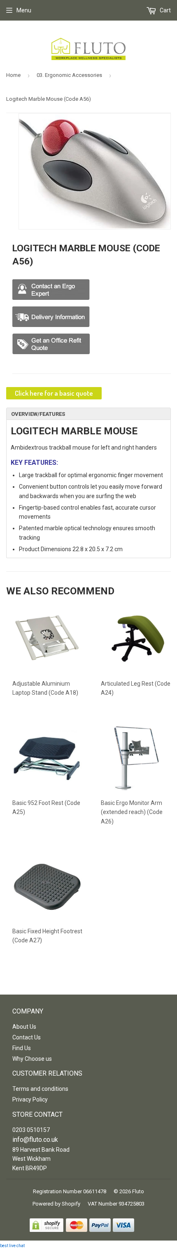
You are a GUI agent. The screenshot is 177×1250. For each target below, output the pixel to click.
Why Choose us (32, 1058)
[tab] (88, 414)
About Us (24, 1026)
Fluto (138, 1191)
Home (13, 75)
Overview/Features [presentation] (38, 414)
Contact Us (26, 1037)
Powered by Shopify (56, 1204)
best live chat (12, 1245)
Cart (164, 10)
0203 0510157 (31, 1130)
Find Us (21, 1048)
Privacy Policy (30, 1099)
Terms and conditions (40, 1088)
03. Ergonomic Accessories (69, 75)
